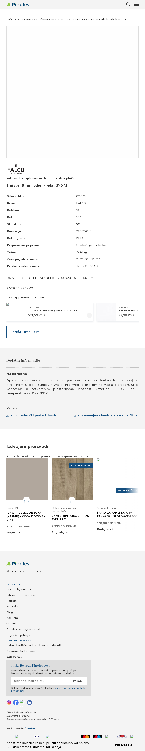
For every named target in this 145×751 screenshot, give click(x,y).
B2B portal (14, 656)
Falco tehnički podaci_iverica (35, 415)
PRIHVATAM (123, 745)
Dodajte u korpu (108, 529)
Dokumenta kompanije (22, 651)
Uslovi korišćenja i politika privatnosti (33, 645)
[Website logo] (17, 4)
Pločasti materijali (46, 19)
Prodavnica (26, 19)
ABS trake (34, 307)
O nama (11, 623)
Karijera (12, 617)
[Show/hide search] (128, 4)
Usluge (11, 600)
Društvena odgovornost (23, 629)
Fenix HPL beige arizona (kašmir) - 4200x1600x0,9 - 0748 (25, 516)
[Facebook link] (16, 702)
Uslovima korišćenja (45, 747)
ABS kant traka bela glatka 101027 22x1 (52, 310)
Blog (9, 612)
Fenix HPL (12, 508)
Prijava (77, 680)
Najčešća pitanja (18, 635)
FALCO (81, 203)
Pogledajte (14, 532)
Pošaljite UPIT (25, 332)
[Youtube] (22, 702)
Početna (11, 19)
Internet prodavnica (20, 595)
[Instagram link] (9, 702)
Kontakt (12, 606)
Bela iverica (78, 19)
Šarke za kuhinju (106, 508)
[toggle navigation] (136, 4)
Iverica (64, 19)
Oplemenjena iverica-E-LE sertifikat (107, 415)
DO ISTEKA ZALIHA (80, 465)
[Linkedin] (29, 702)
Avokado (30, 728)
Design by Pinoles (19, 589)
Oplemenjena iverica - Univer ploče (49, 178)
